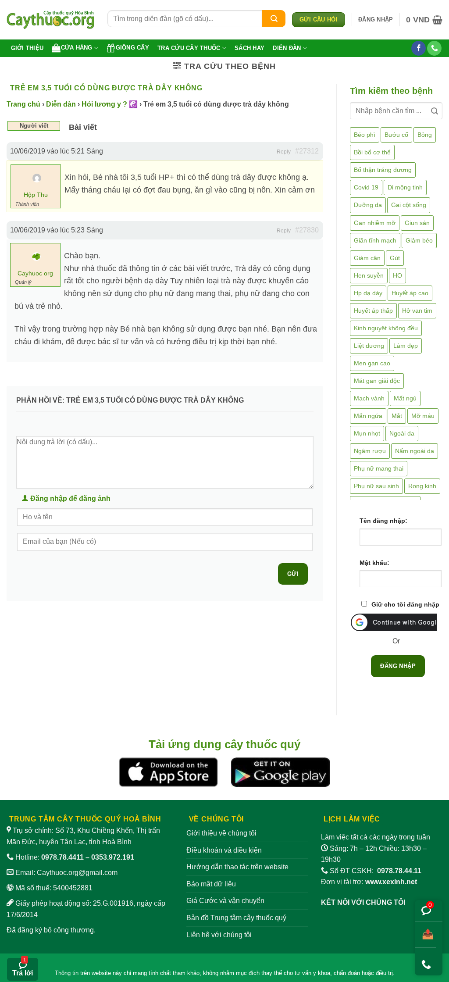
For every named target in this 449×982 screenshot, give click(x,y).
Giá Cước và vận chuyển (225, 900)
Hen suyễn (369, 275)
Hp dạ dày (368, 292)
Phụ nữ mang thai (378, 468)
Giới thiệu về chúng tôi (221, 833)
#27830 (307, 230)
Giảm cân (367, 257)
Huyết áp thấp (373, 310)
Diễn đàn (287, 48)
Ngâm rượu (370, 450)
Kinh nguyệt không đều (386, 328)
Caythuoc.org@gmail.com (77, 872)
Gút (395, 257)
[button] (375, 20)
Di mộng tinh (405, 187)
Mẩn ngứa (368, 415)
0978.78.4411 (62, 857)
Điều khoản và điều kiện (224, 850)
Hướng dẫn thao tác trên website (237, 867)
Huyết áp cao (410, 292)
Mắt (397, 415)
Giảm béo (419, 240)
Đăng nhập (398, 666)
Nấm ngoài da (414, 450)
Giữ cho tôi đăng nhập (405, 604)
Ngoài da (401, 433)
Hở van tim (417, 310)
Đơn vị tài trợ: (369, 882)
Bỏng (424, 134)
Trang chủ (23, 104)
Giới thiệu (27, 48)
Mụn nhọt (367, 433)
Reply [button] (284, 152)
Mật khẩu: (374, 562)
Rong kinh (422, 485)
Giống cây (132, 47)
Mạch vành (369, 398)
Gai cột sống (408, 204)
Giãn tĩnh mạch (375, 240)
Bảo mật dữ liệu (211, 884)
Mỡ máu (423, 415)
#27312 (307, 151)
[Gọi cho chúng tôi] (434, 48)
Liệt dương (369, 345)
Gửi (293, 574)
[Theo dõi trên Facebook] (418, 48)
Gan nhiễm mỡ (375, 222)
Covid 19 (366, 187)
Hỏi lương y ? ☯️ (110, 104)
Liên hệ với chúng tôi (219, 935)
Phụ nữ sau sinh (376, 485)
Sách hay (249, 48)
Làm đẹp (405, 345)
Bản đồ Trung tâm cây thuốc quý (236, 917)
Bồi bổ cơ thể (372, 152)
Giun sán (417, 222)
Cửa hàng (77, 47)
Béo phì (364, 134)
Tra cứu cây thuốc (188, 48)
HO (397, 275)
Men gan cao (372, 363)
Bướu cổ (396, 134)
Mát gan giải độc (377, 380)
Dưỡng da (368, 204)
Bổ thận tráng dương (383, 169)
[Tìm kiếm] (273, 18)
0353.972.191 (112, 857)
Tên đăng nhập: (383, 520)
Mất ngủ (405, 398)
